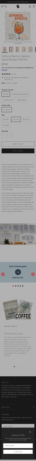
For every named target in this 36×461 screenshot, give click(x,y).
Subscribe (18, 452)
